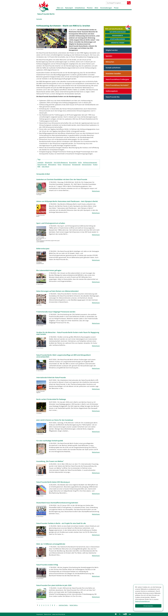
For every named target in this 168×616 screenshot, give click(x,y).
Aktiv (96, 8)
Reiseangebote (117, 35)
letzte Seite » (74, 605)
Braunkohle (73, 162)
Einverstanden (148, 606)
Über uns (60, 8)
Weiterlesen (96, 191)
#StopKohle (48, 162)
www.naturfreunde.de (58, 614)
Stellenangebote (112, 91)
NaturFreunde (42, 164)
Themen (90, 8)
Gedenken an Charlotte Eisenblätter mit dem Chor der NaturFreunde (61, 179)
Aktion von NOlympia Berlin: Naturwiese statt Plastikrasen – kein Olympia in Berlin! (67, 201)
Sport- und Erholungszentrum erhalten (50, 223)
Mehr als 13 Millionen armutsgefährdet (50, 544)
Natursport (69, 8)
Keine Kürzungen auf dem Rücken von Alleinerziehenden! (57, 291)
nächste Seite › (63, 605)
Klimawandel (76, 164)
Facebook (116, 614)
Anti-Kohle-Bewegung (61, 162)
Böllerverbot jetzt (42, 248)
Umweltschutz (80, 8)
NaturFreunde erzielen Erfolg (47, 565)
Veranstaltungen (106, 8)
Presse (116, 8)
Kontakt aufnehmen (113, 68)
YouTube (125, 614)
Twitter (120, 614)
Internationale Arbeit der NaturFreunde (51, 377)
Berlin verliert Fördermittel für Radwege (51, 399)
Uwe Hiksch (45, 166)
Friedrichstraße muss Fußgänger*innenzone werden (55, 312)
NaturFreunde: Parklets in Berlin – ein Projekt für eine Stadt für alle (61, 523)
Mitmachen (110, 62)
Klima (59, 164)
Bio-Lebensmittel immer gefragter (48, 270)
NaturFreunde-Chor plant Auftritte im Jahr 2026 (53, 585)
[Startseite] (43, 6)
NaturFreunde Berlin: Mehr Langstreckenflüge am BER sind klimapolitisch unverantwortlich (63, 356)
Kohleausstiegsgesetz (90, 162)
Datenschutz (47, 614)
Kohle (80, 162)
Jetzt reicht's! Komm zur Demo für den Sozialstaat (54, 420)
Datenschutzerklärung (142, 601)
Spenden (109, 56)
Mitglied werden (112, 50)
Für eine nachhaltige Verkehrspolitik (49, 441)
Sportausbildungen (117, 39)
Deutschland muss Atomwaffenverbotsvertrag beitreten (57, 503)
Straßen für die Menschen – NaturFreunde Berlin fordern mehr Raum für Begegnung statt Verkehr (67, 333)
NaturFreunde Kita (112, 97)
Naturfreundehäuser (118, 32)
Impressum (39, 614)
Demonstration (87, 164)
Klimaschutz (67, 164)
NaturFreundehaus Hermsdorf (117, 85)
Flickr (130, 614)
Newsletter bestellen (113, 73)
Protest (95, 164)
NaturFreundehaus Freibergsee (117, 79)
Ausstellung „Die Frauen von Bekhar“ (50, 461)
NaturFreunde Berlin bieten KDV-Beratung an (53, 482)
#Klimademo (52, 164)
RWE (38, 166)
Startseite (39, 19)
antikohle (40, 162)
